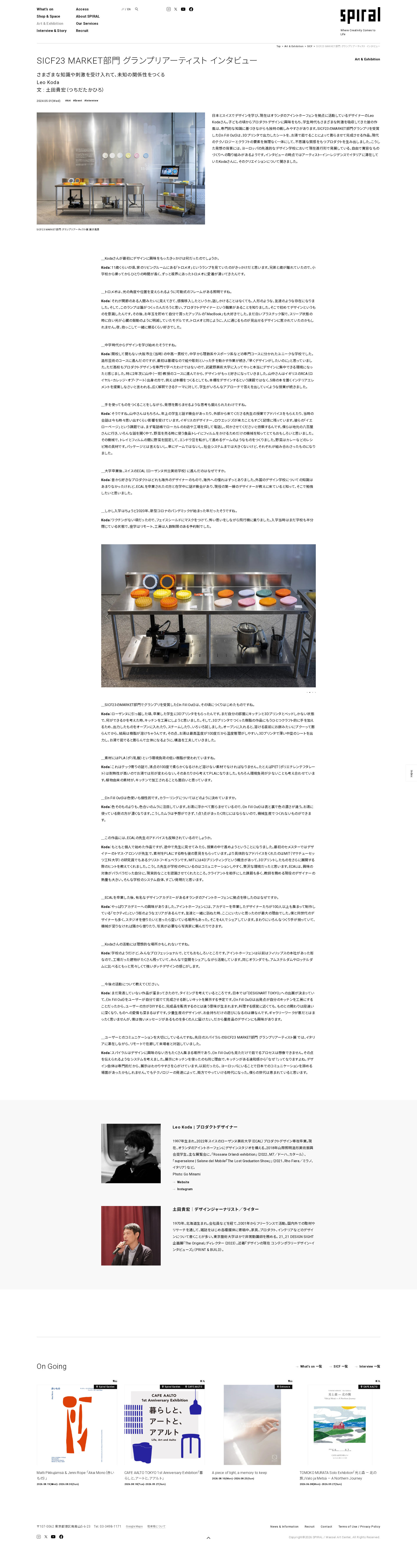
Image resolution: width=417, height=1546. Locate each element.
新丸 (202, 1381)
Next (308, 616)
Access (82, 9)
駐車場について (156, 1526)
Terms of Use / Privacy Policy (359, 1526)
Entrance (285, 1387)
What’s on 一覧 (311, 1366)
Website (183, 1182)
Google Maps (134, 1526)
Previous (108, 616)
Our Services (87, 23)
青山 (115, 1381)
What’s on (45, 9)
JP (122, 9)
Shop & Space (48, 16)
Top (278, 46)
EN (129, 9)
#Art (68, 100)
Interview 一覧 (369, 1366)
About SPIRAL (88, 16)
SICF (310, 46)
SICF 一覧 (341, 1366)
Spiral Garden (107, 1387)
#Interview (91, 100)
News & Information (284, 1526)
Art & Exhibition (50, 23)
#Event (77, 100)
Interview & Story (51, 31)
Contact (327, 1526)
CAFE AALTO (195, 1387)
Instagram (185, 1189)
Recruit (82, 31)
